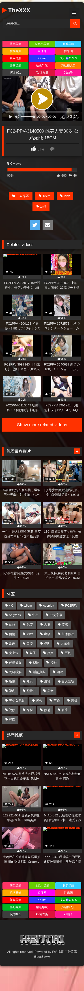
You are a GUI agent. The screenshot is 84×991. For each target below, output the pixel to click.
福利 (12, 691)
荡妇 (74, 700)
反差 (12, 643)
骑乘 (65, 710)
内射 (30, 634)
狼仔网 (42, 51)
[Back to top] (70, 977)
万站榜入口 (68, 65)
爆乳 (47, 681)
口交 (30, 643)
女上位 (13, 653)
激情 (12, 681)
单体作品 (68, 634)
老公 (39, 700)
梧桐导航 (15, 51)
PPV (67, 196)
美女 (50, 691)
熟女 (30, 681)
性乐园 (68, 51)
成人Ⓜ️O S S (68, 58)
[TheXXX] (42, 940)
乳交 (30, 624)
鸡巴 (12, 719)
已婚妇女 (15, 662)
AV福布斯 (42, 72)
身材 (30, 710)
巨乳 (68, 653)
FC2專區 (23, 196)
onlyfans (15, 615)
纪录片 (31, 691)
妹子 (33, 653)
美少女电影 (17, 700)
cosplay (48, 605)
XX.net (41, 58)
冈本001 (15, 72)
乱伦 (12, 624)
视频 (12, 710)
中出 (35, 615)
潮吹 (60, 672)
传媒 (65, 624)
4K (11, 605)
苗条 (57, 700)
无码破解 (15, 672)
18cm (46, 196)
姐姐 (50, 653)
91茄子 (68, 72)
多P (46, 643)
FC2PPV (71, 605)
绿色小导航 (42, 44)
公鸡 (43, 206)
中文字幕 (56, 615)
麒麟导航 (68, 44)
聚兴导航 (15, 58)
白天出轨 (68, 681)
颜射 (47, 710)
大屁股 (65, 643)
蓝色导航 (15, 44)
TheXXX (18, 10)
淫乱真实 (39, 672)
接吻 (53, 662)
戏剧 (36, 662)
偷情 (12, 634)
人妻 (47, 624)
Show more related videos (42, 424)
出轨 (47, 634)
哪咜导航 (15, 65)
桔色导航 (42, 65)
